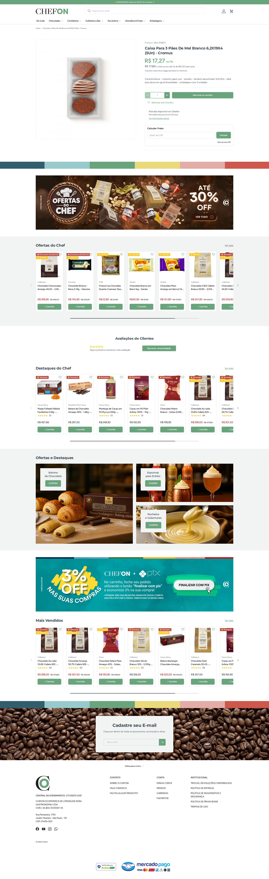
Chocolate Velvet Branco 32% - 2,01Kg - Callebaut (141, 664)
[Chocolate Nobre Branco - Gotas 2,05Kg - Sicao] (172, 387)
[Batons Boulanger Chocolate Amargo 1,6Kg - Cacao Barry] (172, 640)
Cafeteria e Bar (92, 20)
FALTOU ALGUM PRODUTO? (124, 793)
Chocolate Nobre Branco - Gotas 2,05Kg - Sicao (171, 412)
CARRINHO (162, 793)
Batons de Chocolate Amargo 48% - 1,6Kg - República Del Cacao (79, 412)
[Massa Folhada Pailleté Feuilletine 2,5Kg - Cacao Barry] (49, 387)
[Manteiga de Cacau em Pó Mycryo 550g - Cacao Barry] (110, 387)
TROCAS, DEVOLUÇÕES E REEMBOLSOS (211, 783)
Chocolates (54, 20)
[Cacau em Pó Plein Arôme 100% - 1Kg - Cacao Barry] (141, 387)
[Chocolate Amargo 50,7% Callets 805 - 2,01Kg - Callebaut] (80, 640)
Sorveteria (113, 20)
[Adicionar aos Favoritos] (60, 254)
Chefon (45, 842)
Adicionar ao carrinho (203, 95)
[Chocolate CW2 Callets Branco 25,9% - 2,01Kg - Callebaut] (202, 264)
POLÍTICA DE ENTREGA (202, 788)
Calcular (224, 135)
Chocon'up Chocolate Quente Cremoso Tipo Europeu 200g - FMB (110, 289)
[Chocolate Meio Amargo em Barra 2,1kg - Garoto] (172, 264)
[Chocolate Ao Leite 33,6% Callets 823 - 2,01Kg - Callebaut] (202, 387)
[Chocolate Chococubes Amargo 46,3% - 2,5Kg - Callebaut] (49, 264)
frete (166, 71)
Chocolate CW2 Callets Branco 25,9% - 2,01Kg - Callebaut (202, 289)
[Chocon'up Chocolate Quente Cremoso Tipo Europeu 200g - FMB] (110, 264)
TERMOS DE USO (199, 806)
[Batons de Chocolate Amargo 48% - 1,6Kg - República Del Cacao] (80, 387)
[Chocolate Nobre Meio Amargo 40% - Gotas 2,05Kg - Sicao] (110, 640)
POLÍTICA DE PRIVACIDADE (204, 801)
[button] (232, 11)
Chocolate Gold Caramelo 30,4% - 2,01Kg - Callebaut (200, 664)
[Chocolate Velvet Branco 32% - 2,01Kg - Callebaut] (141, 640)
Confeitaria (72, 20)
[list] (86, 89)
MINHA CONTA (164, 783)
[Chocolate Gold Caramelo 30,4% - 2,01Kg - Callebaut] (202, 640)
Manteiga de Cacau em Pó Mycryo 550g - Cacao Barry (110, 412)
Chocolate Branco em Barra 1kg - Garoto (140, 287)
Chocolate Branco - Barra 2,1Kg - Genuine (79, 287)
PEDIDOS (161, 788)
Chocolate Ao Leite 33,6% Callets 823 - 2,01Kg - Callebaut (200, 412)
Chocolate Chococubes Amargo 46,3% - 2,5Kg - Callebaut (49, 289)
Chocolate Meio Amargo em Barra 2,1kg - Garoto (172, 289)
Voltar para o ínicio (133, 766)
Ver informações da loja (159, 118)
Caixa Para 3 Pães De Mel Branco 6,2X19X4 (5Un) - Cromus (64, 28)
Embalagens (156, 20)
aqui (145, 2)
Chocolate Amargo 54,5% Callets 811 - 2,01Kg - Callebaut (231, 289)
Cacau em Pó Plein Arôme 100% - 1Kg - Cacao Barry (140, 412)
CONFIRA (53, 483)
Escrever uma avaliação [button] (159, 348)
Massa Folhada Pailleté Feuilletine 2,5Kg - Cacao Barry (49, 412)
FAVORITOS (163, 798)
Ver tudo (40, 20)
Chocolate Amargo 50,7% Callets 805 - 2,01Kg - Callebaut (231, 412)
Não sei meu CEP (224, 142)
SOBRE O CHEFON (119, 783)
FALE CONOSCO (118, 788)
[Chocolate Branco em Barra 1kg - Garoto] (141, 264)
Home (38, 28)
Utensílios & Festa (133, 20)
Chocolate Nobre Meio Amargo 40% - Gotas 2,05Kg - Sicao (110, 664)
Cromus (148, 43)
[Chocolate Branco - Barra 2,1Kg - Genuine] (80, 264)
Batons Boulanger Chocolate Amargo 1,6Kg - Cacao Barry (170, 664)
